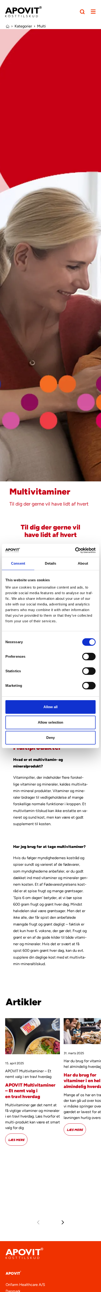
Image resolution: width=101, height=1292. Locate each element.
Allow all (50, 707)
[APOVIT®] (23, 11)
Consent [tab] (18, 563)
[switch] (89, 656)
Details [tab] (50, 563)
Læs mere (17, 1140)
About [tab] (83, 563)
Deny (50, 738)
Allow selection (50, 722)
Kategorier (23, 26)
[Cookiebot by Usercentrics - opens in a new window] (75, 550)
